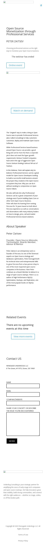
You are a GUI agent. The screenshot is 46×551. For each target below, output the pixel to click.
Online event (15, 65)
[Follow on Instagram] (10, 504)
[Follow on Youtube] (23, 504)
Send (12, 441)
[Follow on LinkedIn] (8, 375)
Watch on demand (23, 110)
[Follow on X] (12, 375)
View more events (23, 336)
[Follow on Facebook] (14, 504)
